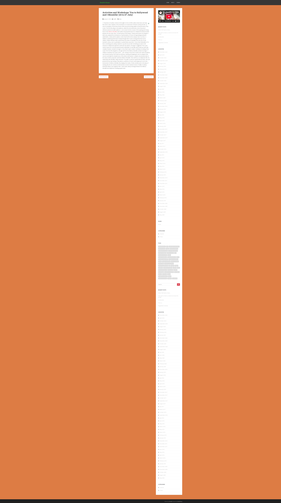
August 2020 (163, 86)
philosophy (170, 270)
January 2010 (163, 200)
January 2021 (163, 72)
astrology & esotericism (174, 246)
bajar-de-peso (162, 248)
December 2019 (163, 106)
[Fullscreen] (178, 21)
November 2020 (163, 77)
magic (176, 265)
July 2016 (162, 155)
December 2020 (163, 75)
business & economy (163, 250)
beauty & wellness (174, 248)
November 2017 (163, 132)
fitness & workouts (171, 257)
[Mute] (175, 21)
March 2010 (162, 195)
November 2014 (163, 177)
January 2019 (163, 109)
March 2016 (162, 163)
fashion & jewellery (162, 257)
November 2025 (163, 52)
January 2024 (163, 66)
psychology (161, 272)
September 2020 (164, 83)
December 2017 (163, 129)
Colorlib (170, 501)
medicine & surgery (168, 267)
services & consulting (169, 272)
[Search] (178, 284)
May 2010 (162, 189)
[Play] (160, 21)
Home (167, 2)
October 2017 (163, 135)
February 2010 (163, 197)
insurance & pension (169, 263)
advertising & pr (162, 246)
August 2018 (163, 112)
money (174, 267)
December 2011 (163, 180)
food (178, 257)
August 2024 (163, 63)
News (120, 19)
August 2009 (163, 212)
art (167, 246)
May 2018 (162, 117)
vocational (175, 278)
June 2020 (162, 92)
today (169, 274)
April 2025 (162, 55)
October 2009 (163, 209)
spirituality (177, 272)
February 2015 (163, 172)
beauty (167, 248)
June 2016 (162, 157)
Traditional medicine (163, 276)
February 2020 (163, 100)
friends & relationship (163, 259)
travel (170, 276)
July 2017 (162, 143)
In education (161, 37)
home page (161, 263)
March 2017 (162, 146)
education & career (163, 255)
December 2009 (163, 203)
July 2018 (162, 115)
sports (160, 274)
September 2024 (164, 60)
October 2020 (163, 80)
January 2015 (163, 175)
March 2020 (162, 97)
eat (175, 253)
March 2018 (162, 123)
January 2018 (163, 126)
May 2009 (162, 215)
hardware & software (173, 259)
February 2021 (163, 69)
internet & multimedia (163, 265)
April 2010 (162, 192)
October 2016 (163, 149)
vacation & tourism (162, 278)
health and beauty (166, 261)
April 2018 (162, 120)
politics (175, 270)
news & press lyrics (163, 270)
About (172, 2)
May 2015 (162, 166)
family (169, 255)
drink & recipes (170, 253)
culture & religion (162, 253)
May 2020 (162, 95)
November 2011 (163, 183)
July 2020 (162, 89)
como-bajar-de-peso (173, 250)
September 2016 (164, 152)
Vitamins (169, 278)
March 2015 (162, 169)
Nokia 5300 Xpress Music (164, 30)
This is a (160, 39)
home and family (174, 261)
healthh (114, 19)
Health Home (105, 3)
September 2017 (164, 137)
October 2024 (163, 57)
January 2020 (163, 103)
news (178, 267)
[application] (169, 16)
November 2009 (163, 206)
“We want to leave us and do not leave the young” (168, 33)
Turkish (178, 2)
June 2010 (162, 186)
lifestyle (172, 265)
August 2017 (163, 140)
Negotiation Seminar (163, 42)
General (162, 234)
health (160, 261)
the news (164, 274)
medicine (160, 267)
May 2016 (162, 160)
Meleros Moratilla (112, 31)
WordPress (180, 501)
